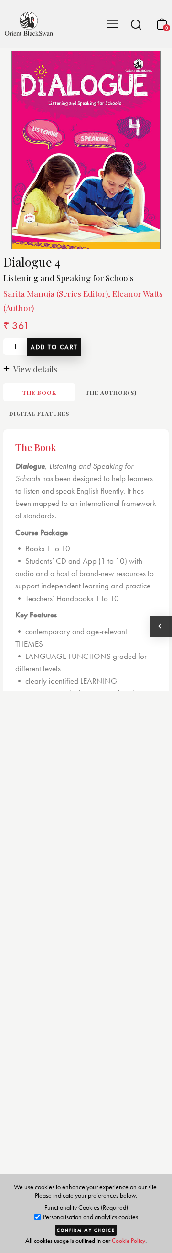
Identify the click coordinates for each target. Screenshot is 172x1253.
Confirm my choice (86, 1230)
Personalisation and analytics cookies (90, 1217)
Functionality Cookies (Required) (86, 1207)
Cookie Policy (128, 1240)
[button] (136, 24)
